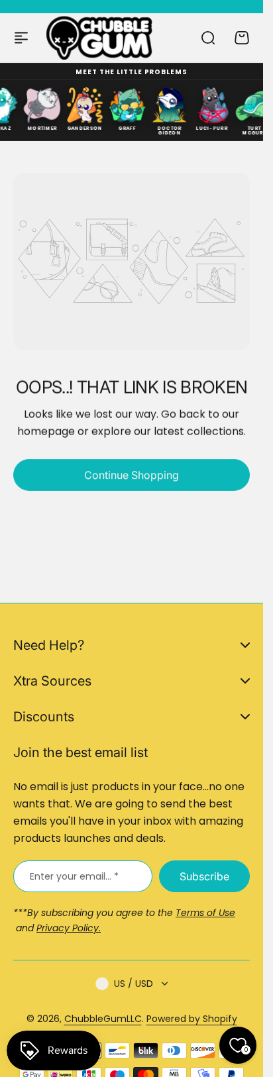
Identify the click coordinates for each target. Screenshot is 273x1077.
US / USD (133, 983)
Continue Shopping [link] (131, 475)
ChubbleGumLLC (103, 1018)
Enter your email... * (74, 876)
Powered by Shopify (191, 1018)
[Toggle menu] (21, 37)
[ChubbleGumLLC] (99, 37)
